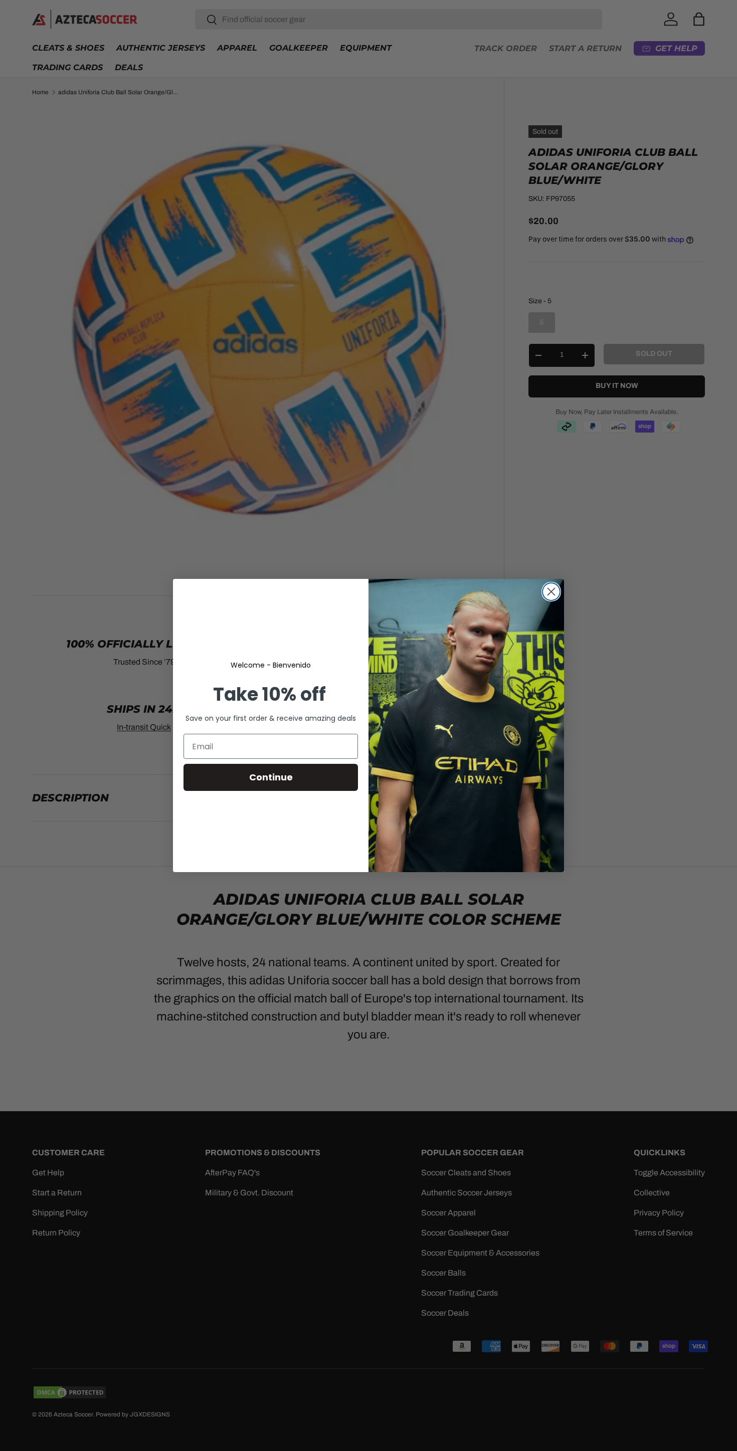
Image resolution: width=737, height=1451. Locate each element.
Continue (271, 777)
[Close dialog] (551, 591)
